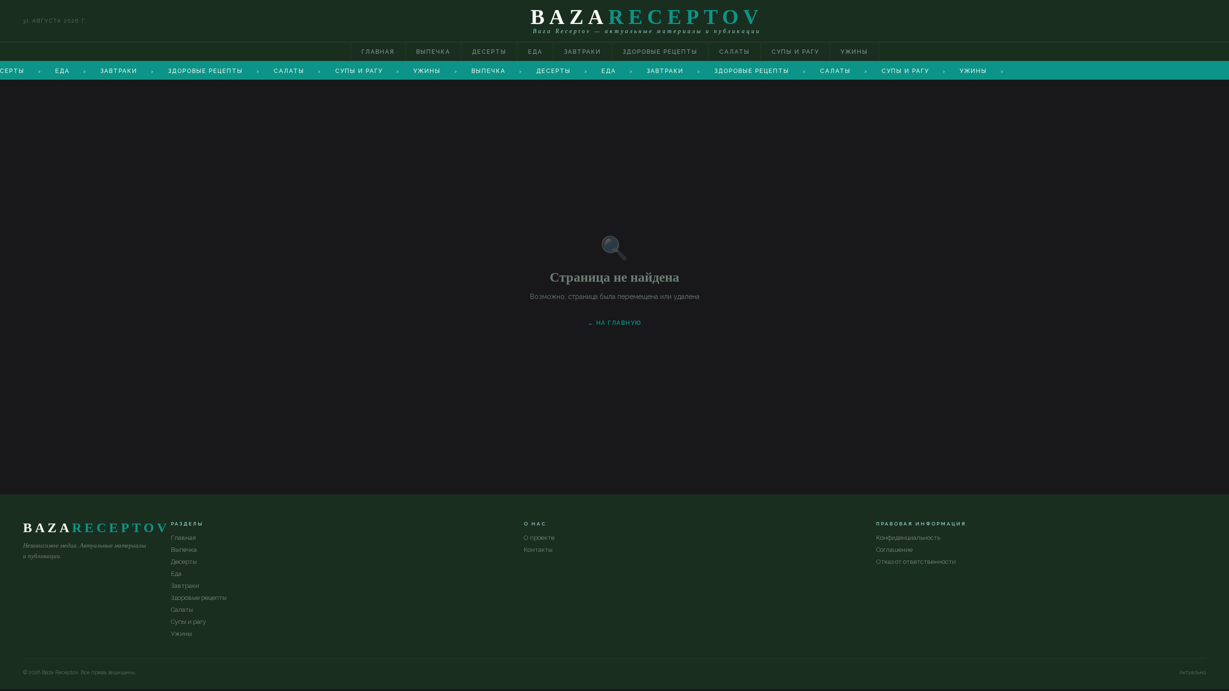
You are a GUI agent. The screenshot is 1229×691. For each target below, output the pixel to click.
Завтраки (582, 51)
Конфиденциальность (908, 537)
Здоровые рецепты (660, 51)
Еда (535, 51)
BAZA (646, 17)
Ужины (854, 51)
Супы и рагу (795, 51)
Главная (378, 51)
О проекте (539, 537)
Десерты (489, 51)
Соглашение (894, 549)
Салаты (734, 51)
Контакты (538, 549)
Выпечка (433, 51)
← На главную (615, 323)
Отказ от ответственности (916, 561)
